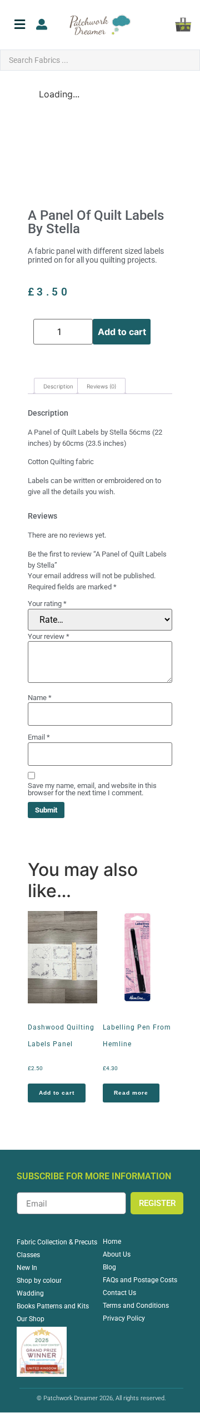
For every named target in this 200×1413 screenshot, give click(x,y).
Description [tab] (58, 386)
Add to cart (122, 331)
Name (40, 697)
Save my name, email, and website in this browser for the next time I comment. (92, 789)
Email (39, 737)
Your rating (47, 603)
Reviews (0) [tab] (101, 386)
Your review (48, 636)
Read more (131, 1093)
